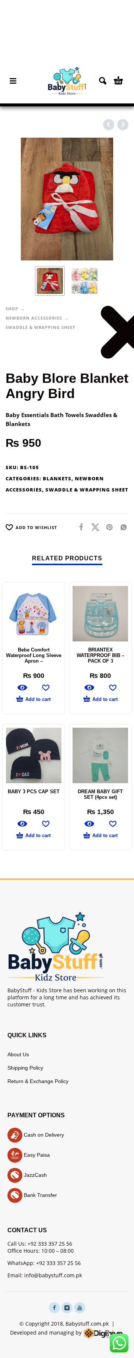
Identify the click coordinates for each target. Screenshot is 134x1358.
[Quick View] (22, 687)
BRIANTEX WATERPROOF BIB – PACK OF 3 (100, 655)
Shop (12, 308)
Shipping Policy (25, 1068)
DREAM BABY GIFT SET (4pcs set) (100, 794)
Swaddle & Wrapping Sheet (40, 327)
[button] (13, 80)
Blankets (57, 478)
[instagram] (67, 1307)
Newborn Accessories (34, 318)
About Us (18, 1054)
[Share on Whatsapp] (121, 527)
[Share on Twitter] (93, 527)
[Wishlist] (46, 687)
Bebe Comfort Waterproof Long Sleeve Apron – (33, 655)
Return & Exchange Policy (37, 1081)
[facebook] (54, 1307)
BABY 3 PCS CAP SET (34, 791)
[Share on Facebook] (79, 527)
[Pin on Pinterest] (107, 527)
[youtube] (79, 1307)
